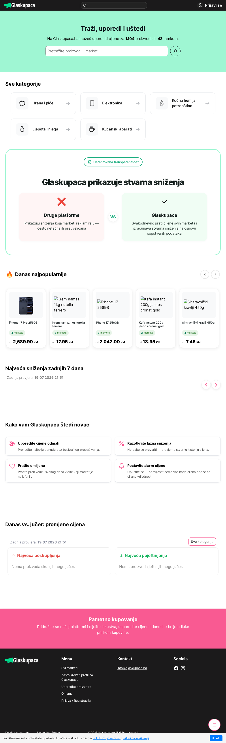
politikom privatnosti (107, 738)
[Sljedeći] (215, 274)
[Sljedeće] (216, 384)
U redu (216, 738)
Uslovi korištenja (48, 732)
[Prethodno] (206, 384)
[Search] (175, 51)
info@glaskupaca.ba (132, 668)
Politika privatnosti (17, 732)
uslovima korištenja (136, 738)
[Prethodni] (204, 274)
